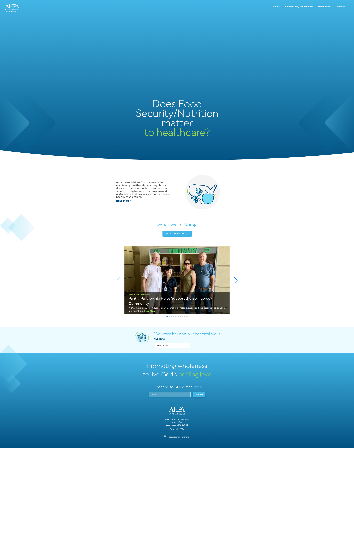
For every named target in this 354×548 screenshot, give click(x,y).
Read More (122, 201)
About (277, 6)
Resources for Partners (178, 437)
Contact (340, 6)
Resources (324, 6)
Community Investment (299, 6)
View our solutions (177, 233)
